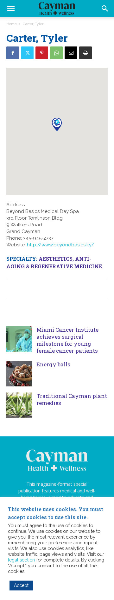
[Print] (85, 52)
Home (11, 24)
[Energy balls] (19, 373)
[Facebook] (12, 52)
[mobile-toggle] (11, 8)
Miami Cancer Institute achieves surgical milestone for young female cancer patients (67, 340)
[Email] (71, 52)
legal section (21, 559)
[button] (105, 8)
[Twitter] (27, 52)
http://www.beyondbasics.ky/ (60, 245)
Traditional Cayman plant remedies (71, 399)
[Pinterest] (41, 52)
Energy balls (53, 364)
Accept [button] (21, 585)
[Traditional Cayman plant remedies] (19, 405)
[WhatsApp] (56, 52)
